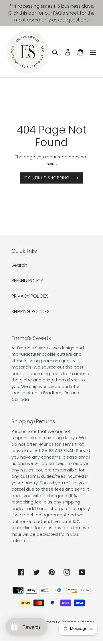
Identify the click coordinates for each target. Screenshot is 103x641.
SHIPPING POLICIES (30, 311)
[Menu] (93, 51)
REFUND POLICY (27, 280)
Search (19, 265)
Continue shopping (47, 178)
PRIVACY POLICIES (30, 296)
